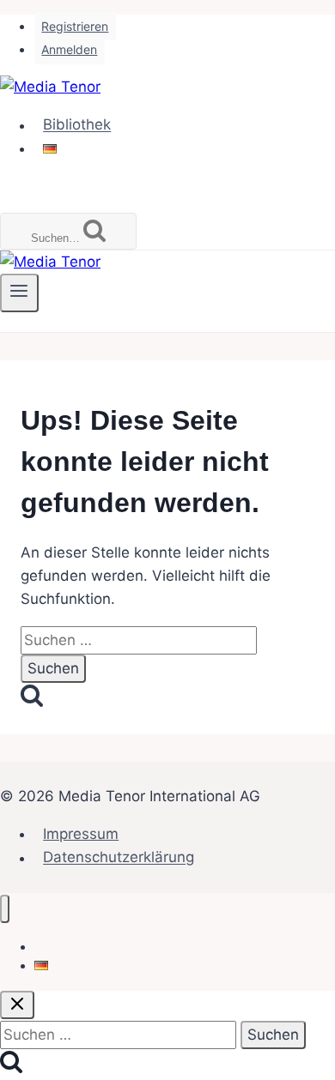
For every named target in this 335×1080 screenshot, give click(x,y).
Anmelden (69, 49)
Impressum (81, 833)
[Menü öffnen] (19, 292)
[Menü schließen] (4, 909)
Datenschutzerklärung (118, 857)
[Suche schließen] (17, 1005)
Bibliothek (77, 125)
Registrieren (74, 26)
